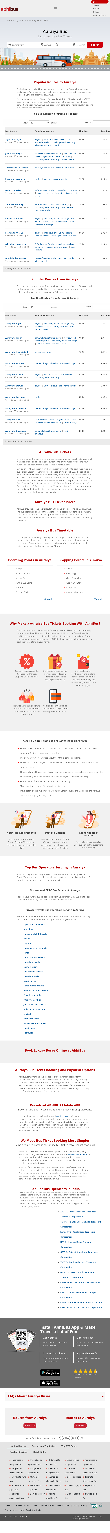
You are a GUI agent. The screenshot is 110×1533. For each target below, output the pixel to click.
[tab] (55, 1396)
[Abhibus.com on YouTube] (68, 1438)
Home (9, 20)
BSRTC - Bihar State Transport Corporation (81, 1302)
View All (48, 599)
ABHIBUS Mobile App (78, 1154)
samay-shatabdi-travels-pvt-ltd (48, 153)
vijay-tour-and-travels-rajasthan (48, 145)
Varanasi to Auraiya (15, 204)
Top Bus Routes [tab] (17, 1445)
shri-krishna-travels (59, 221)
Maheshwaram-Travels (34, 1023)
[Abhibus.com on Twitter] (64, 1438)
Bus (95, 1)
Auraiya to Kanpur (14, 374)
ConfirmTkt (25, 1516)
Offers (96, 11)
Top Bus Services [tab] (18, 1452)
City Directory (21, 20)
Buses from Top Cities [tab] (43, 1446)
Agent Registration (34, 1510)
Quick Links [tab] (39, 1452)
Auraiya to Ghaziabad (15, 431)
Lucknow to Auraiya (15, 179)
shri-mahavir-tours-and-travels (55, 247)
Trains (96, 5)
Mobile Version (47, 1505)
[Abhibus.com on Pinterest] (82, 1438)
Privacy (8, 1510)
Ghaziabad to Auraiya (15, 258)
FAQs (75, 1505)
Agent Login (18, 1510)
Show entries (40, 122)
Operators (9, 1505)
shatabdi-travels (59, 343)
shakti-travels (30, 1028)
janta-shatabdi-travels (67, 235)
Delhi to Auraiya (13, 190)
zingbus (38, 139)
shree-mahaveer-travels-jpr (55, 179)
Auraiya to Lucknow (15, 397)
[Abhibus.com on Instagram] (73, 1438)
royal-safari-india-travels (54, 139)
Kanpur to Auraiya (14, 218)
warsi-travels (70, 419)
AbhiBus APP (62, 1116)
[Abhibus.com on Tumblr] (77, 1438)
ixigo (16, 1516)
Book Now (30, 1425)
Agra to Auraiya (13, 139)
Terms (83, 1505)
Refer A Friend (99, 15)
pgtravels (28, 1032)
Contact (35, 1505)
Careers (59, 1505)
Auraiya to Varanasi (15, 363)
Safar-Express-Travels (44, 190)
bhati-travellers (50, 233)
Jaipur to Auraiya (13, 153)
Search (95, 44)
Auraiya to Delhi (13, 419)
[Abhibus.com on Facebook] (59, 1438)
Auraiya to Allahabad (15, 408)
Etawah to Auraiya (14, 232)
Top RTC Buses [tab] (69, 1446)
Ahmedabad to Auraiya (16, 167)
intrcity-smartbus (42, 261)
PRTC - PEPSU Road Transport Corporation (81, 1307)
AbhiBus (8, 1516)
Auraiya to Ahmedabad (16, 352)
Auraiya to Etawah (14, 385)
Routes (19, 1505)
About (27, 1505)
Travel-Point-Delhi (66, 258)
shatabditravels (68, 159)
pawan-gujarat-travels (44, 167)
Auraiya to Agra (13, 323)
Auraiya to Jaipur (13, 337)
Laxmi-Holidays (62, 204)
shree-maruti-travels (65, 167)
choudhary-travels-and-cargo (63, 142)
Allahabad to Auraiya (15, 244)
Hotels (96, 8)
